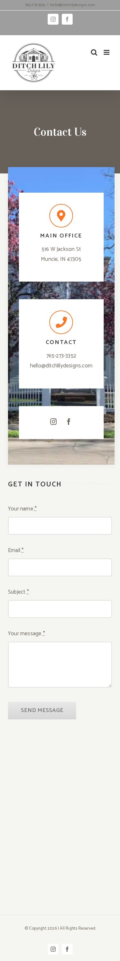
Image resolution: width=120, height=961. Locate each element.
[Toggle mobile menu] (107, 52)
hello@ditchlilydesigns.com (72, 5)
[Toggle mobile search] (94, 52)
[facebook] (69, 422)
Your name (22, 508)
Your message (26, 633)
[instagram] (53, 422)
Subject (18, 592)
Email (16, 550)
